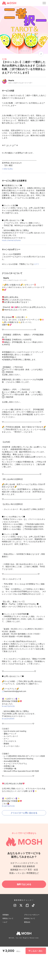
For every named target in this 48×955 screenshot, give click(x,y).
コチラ (36, 264)
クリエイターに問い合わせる (24, 813)
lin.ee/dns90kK (8, 718)
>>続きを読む (7, 169)
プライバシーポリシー (31, 915)
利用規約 (6, 915)
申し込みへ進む (36, 951)
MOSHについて (29, 918)
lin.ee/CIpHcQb (8, 706)
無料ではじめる (24, 884)
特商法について (8, 918)
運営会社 (27, 922)
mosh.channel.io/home (11, 240)
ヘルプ (5, 922)
